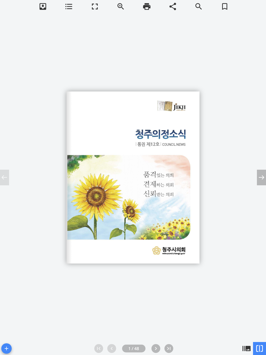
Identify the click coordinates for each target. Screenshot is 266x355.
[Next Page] (155, 348)
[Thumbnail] (246, 348)
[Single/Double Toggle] (259, 348)
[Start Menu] (6, 348)
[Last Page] (168, 348)
